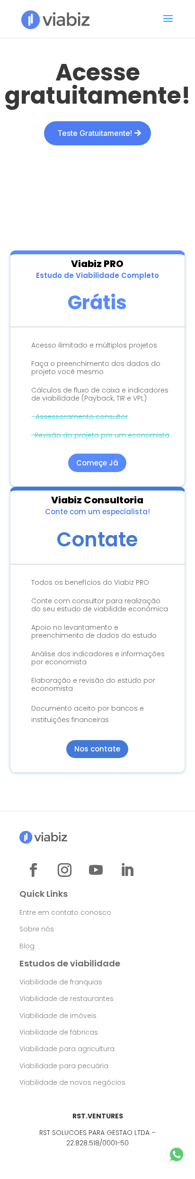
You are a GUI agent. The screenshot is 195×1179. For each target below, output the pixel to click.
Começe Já (97, 463)
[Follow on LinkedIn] (127, 870)
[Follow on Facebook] (33, 870)
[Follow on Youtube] (95, 870)
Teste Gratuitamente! (94, 133)
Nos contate (97, 749)
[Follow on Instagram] (64, 870)
